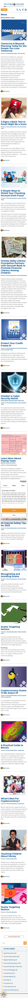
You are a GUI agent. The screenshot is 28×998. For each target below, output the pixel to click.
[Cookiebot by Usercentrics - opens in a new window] (20, 482)
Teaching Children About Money (14, 840)
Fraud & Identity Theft (6, 349)
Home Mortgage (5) (11, 970)
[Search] (25, 943)
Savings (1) (7, 980)
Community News (11, 275)
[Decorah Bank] (14, 4)
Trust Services (21, 53)
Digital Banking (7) (10, 960)
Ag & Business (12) (10, 953)
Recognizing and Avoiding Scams (14, 560)
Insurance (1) (8, 983)
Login (4, 10)
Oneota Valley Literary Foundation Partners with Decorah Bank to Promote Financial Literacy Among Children (14, 247)
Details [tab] (14, 485)
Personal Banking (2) (11, 990)
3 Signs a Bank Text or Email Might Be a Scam (14, 108)
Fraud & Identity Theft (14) (13, 966)
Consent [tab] (5, 485)
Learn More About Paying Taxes (14, 444)
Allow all (14, 510)
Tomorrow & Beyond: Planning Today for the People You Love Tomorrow (14, 30)
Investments (7, 697)
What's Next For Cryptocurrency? (14, 785)
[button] (3, 994)
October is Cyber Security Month (14, 382)
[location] (23, 10)
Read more (5, 91)
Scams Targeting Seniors (14, 613)
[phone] (20, 10)
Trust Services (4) (10, 986)
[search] (17, 10)
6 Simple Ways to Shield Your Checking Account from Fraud (14, 177)
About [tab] (23, 485)
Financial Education (11, 53)
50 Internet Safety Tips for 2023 (13, 524)
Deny (14, 515)
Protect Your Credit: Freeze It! (14, 329)
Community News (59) (11, 956)
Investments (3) (9, 973)
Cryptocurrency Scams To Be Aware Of (14, 676)
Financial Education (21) (12, 963)
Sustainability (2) (9, 976)
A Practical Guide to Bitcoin (14, 731)
